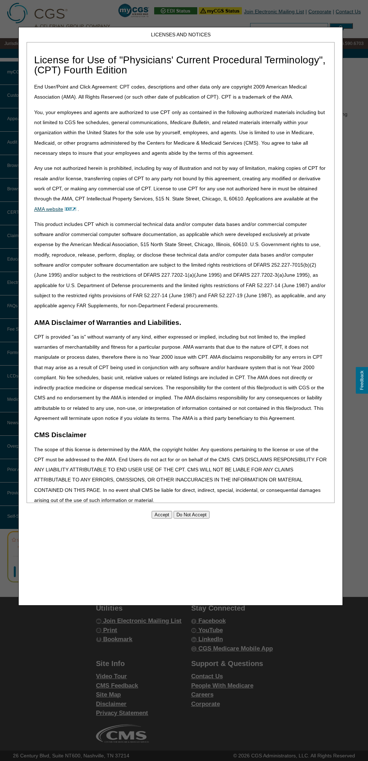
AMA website (48, 209)
